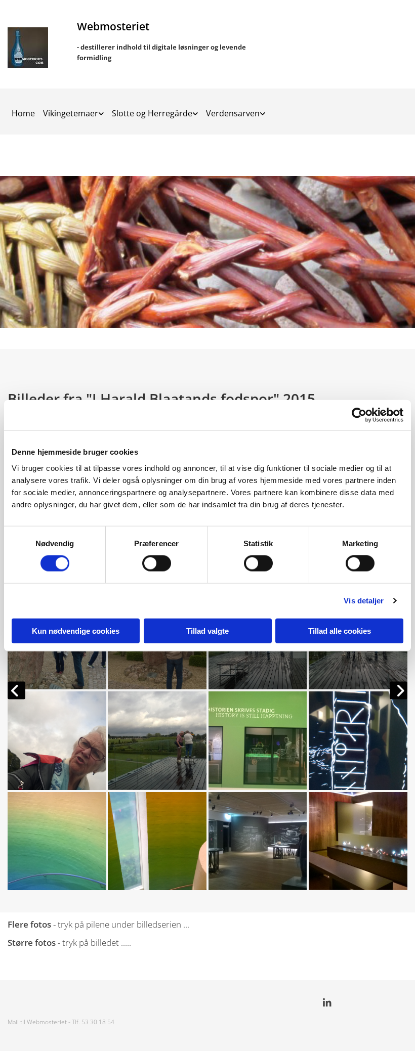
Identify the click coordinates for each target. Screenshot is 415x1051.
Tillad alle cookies (339, 630)
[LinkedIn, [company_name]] (327, 1002)
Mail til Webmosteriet (37, 1022)
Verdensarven (233, 113)
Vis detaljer (364, 600)
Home (23, 113)
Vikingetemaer (70, 113)
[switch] (156, 563)
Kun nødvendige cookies (75, 630)
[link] (73, 110)
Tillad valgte (207, 630)
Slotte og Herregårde (152, 113)
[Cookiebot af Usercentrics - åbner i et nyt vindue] (359, 415)
